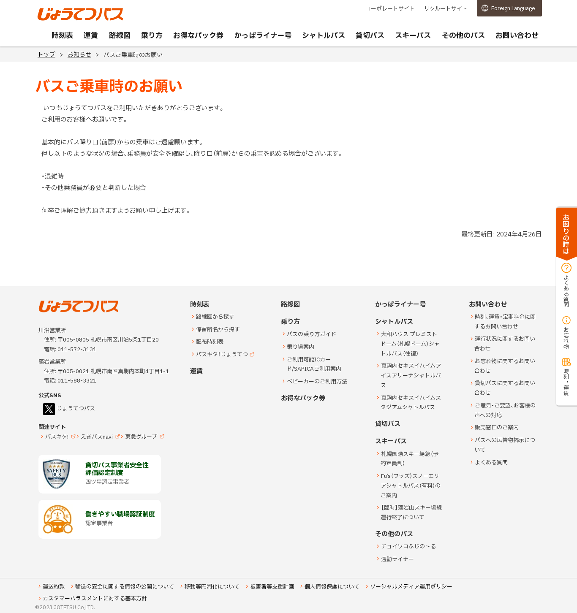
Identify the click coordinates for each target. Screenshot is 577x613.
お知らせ (79, 54)
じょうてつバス (60, 20)
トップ (46, 54)
